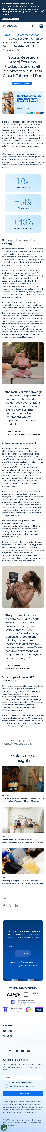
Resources (8, 1030)
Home (6, 35)
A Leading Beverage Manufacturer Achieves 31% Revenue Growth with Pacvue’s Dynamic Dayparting (22, 882)
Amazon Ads (34, 251)
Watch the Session (10, 18)
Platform (7, 1025)
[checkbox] (23, 965)
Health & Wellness (22, 83)
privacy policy (28, 962)
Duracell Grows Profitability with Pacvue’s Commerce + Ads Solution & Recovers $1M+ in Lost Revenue (23, 799)
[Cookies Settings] (4, 1127)
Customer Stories (28, 35)
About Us (7, 1035)
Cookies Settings (21, 1123)
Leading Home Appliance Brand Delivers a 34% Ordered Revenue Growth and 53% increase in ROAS (22, 840)
